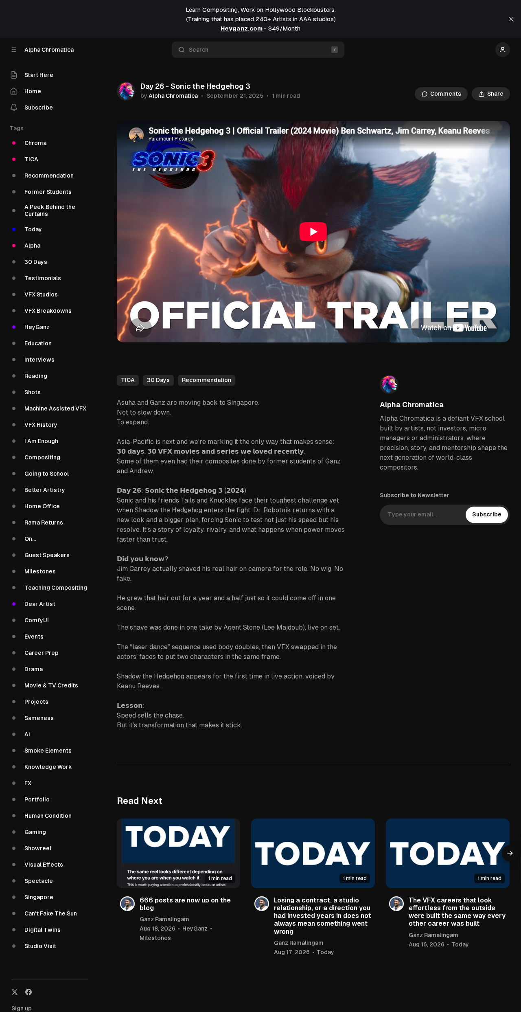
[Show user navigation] (502, 49)
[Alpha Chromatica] (126, 91)
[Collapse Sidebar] (14, 49)
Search (198, 49)
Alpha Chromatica (173, 95)
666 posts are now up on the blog (185, 904)
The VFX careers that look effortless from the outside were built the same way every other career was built (457, 912)
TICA (128, 380)
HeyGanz (195, 928)
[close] (511, 19)
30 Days (158, 380)
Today (325, 952)
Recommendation (206, 380)
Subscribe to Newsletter (414, 495)
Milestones (155, 938)
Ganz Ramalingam (164, 919)
